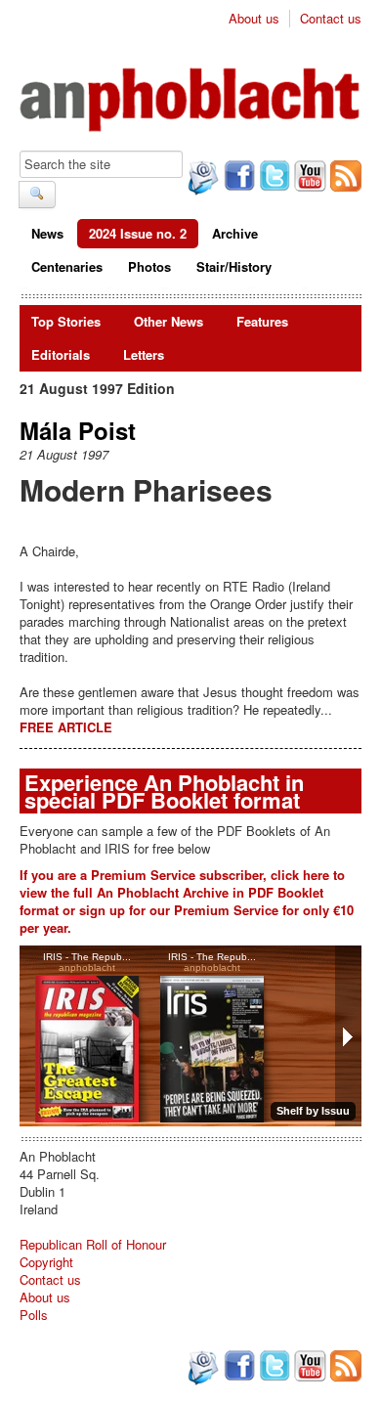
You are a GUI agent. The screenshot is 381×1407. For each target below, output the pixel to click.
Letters (143, 354)
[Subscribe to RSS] (343, 178)
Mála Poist (78, 430)
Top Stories (66, 321)
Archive (235, 233)
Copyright (46, 1262)
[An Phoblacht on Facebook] (237, 178)
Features (262, 321)
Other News (168, 321)
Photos (149, 266)
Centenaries (67, 266)
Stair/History (234, 266)
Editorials (60, 354)
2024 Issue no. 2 (138, 233)
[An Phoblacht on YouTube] (308, 178)
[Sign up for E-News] (201, 179)
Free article (66, 727)
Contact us (330, 18)
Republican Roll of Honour (93, 1244)
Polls (34, 1314)
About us (254, 18)
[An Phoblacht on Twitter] (272, 178)
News (47, 233)
